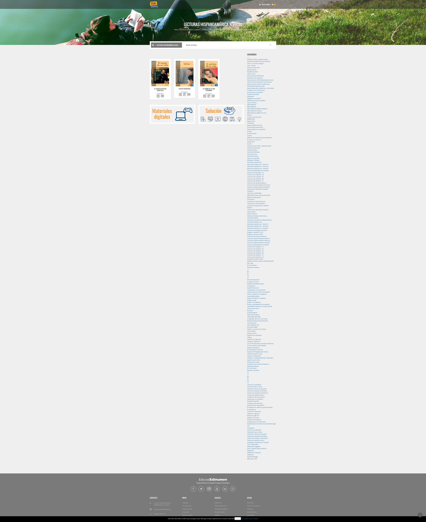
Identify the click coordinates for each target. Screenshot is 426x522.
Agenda (217, 515)
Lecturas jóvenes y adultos (190, 29)
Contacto (250, 509)
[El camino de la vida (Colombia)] (209, 73)
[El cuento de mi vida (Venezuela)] (160, 73)
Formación (185, 512)
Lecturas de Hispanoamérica (213, 29)
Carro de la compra (253, 506)
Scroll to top (420, 515)
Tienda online (186, 506)
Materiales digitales (221, 509)
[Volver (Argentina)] (184, 73)
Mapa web (250, 515)
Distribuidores (252, 512)
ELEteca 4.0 (218, 503)
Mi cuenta (250, 503)
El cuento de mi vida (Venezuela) (160, 89)
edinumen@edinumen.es (162, 509)
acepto (237, 519)
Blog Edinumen (220, 512)
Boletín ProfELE (187, 515)
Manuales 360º (187, 509)
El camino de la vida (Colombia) (209, 89)
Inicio (176, 29)
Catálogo (185, 503)
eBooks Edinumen (221, 506)
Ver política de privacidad (249, 519)
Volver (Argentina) (184, 89)
